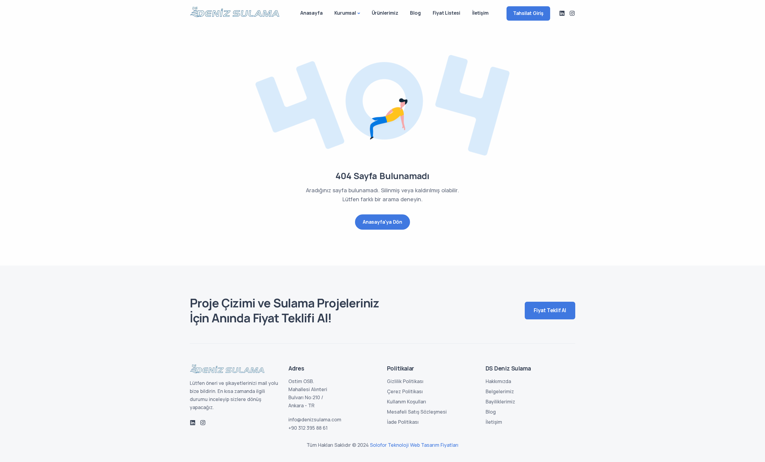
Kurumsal (345, 13)
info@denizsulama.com (314, 419)
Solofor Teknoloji (389, 445)
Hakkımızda (498, 381)
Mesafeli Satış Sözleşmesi (417, 411)
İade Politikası (403, 422)
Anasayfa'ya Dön (382, 222)
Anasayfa (311, 13)
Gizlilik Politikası (405, 381)
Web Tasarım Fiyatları (434, 445)
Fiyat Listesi (446, 13)
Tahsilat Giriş (528, 13)
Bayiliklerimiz (500, 401)
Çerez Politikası (405, 391)
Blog (415, 13)
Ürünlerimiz (385, 13)
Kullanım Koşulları (406, 401)
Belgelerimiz (500, 391)
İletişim (480, 13)
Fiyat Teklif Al (550, 310)
